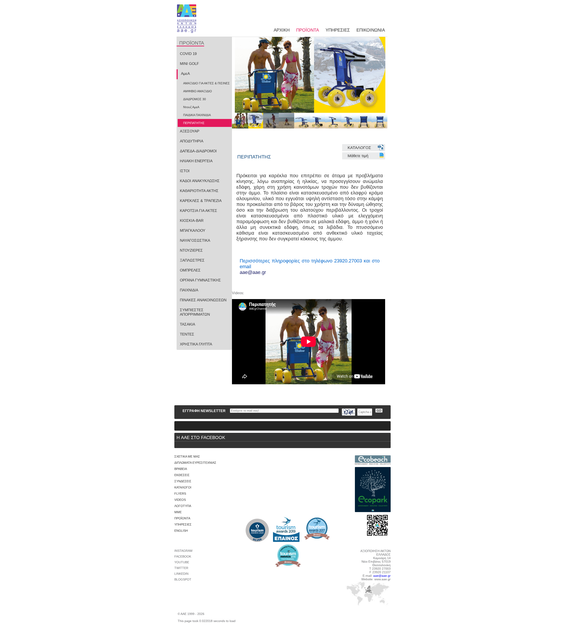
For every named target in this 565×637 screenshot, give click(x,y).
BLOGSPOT (182, 579)
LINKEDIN (181, 573)
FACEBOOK (182, 556)
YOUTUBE (181, 562)
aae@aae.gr (253, 272)
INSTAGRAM (183, 550)
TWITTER (181, 568)
